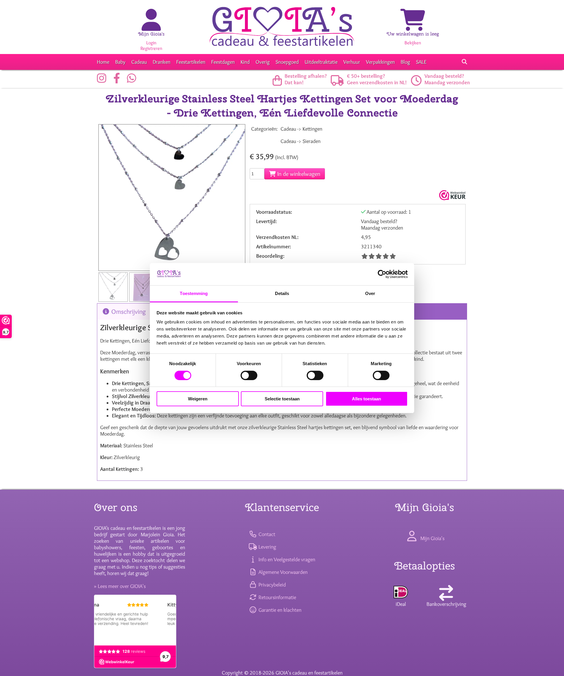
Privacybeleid (271, 584)
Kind (245, 62)
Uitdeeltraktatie (321, 62)
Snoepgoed (287, 62)
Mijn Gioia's (151, 34)
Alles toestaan (366, 398)
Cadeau (139, 62)
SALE (421, 62)
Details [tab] (282, 293)
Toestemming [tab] (194, 293)
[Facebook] (118, 80)
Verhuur (351, 62)
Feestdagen (223, 62)
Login (151, 42)
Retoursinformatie (276, 597)
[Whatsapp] (133, 80)
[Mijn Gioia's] (151, 26)
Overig (263, 62)
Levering (266, 547)
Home (103, 62)
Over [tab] (370, 293)
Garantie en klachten (279, 610)
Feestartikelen (190, 62)
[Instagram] (103, 80)
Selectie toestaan (282, 398)
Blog (405, 62)
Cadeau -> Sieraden (300, 141)
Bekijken (412, 42)
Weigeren (197, 398)
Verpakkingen (380, 62)
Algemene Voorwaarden (282, 572)
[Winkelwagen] (412, 26)
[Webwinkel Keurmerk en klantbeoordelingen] (452, 195)
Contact (266, 534)
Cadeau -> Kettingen (301, 129)
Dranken (161, 62)
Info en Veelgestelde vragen (286, 559)
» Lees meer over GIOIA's (120, 586)
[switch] (249, 375)
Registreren (151, 48)
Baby (120, 62)
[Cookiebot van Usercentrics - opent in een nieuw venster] (382, 274)
